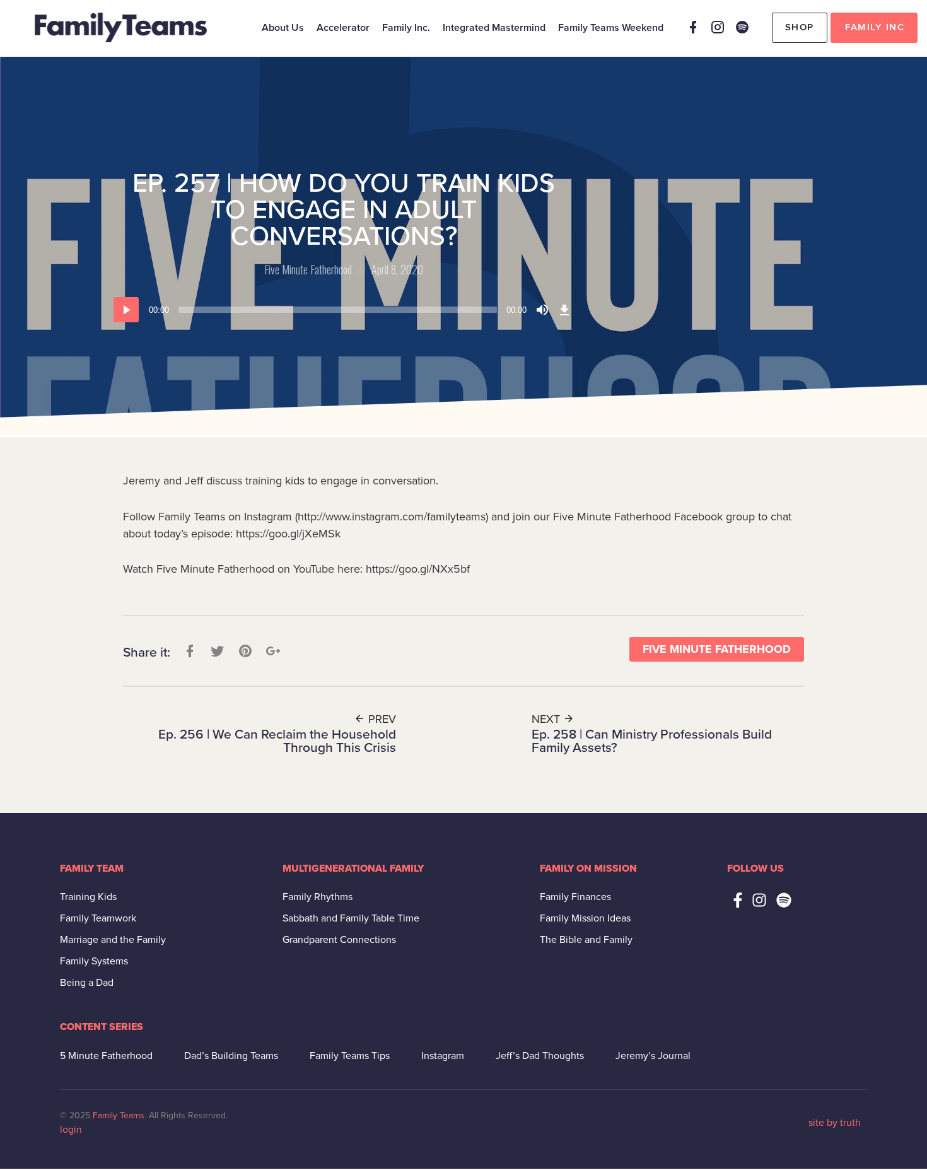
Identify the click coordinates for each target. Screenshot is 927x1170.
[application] (344, 309)
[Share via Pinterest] (244, 650)
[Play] (126, 309)
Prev (380, 719)
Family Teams (118, 1115)
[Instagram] (717, 27)
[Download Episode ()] (564, 309)
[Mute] (542, 309)
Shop (799, 27)
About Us (283, 27)
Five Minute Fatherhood (308, 269)
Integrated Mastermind (494, 27)
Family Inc (874, 27)
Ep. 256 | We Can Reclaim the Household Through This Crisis (277, 741)
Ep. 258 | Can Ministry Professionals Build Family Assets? (652, 741)
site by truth (834, 1122)
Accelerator (343, 27)
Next (547, 719)
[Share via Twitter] (216, 650)
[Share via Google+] (271, 650)
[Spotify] (742, 27)
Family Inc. (406, 27)
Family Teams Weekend (610, 27)
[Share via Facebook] (188, 650)
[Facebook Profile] (693, 27)
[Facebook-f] (738, 900)
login (71, 1129)
